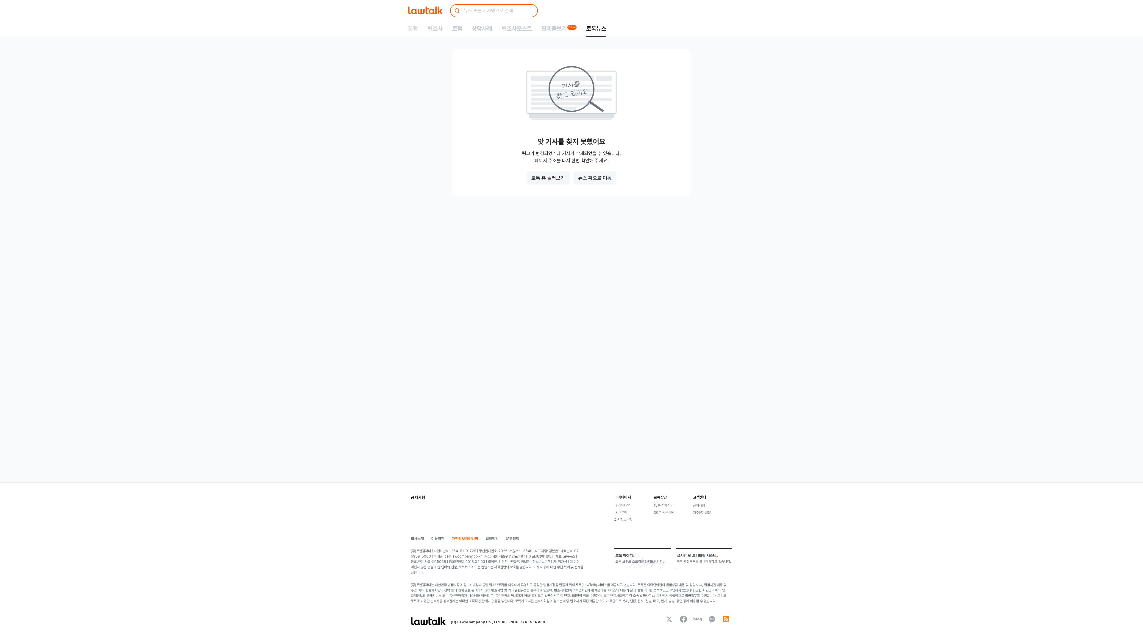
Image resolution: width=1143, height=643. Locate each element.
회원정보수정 (623, 520)
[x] (669, 619)
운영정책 (512, 538)
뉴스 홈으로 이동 (595, 178)
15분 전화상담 (663, 505)
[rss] (726, 619)
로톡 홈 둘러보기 (548, 178)
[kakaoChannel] (712, 619)
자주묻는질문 (702, 513)
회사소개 (417, 538)
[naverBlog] (698, 619)
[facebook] (683, 619)
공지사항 (699, 505)
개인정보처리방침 (465, 538)
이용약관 (437, 538)
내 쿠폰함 (620, 513)
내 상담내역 (622, 505)
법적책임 (492, 538)
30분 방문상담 (664, 513)
